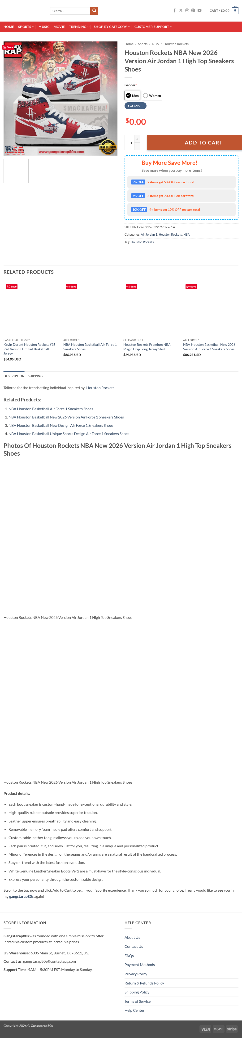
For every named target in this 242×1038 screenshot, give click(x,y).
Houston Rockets (176, 44)
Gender (131, 85)
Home (9, 27)
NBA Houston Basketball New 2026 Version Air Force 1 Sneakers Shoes (209, 346)
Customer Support (151, 27)
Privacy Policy (136, 973)
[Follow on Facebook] (175, 11)
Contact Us (134, 946)
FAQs (129, 955)
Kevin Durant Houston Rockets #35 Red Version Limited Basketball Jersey (30, 348)
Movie (59, 27)
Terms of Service (138, 1001)
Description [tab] (14, 376)
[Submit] (94, 11)
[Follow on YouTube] (199, 11)
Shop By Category (110, 27)
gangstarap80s (21, 896)
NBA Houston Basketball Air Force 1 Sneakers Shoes (90, 346)
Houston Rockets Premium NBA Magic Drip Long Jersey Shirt (147, 346)
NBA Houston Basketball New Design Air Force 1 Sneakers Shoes (61, 425)
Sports (24, 27)
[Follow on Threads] (187, 11)
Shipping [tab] (35, 376)
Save (10, 47)
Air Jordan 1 (149, 234)
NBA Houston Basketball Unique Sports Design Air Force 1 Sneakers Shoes (69, 433)
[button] (224, 11)
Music (44, 27)
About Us (132, 937)
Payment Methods (140, 964)
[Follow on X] (181, 11)
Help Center (134, 1010)
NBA (155, 44)
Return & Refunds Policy (144, 983)
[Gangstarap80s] (23, 11)
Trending (77, 27)
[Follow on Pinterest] (193, 11)
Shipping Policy (137, 992)
